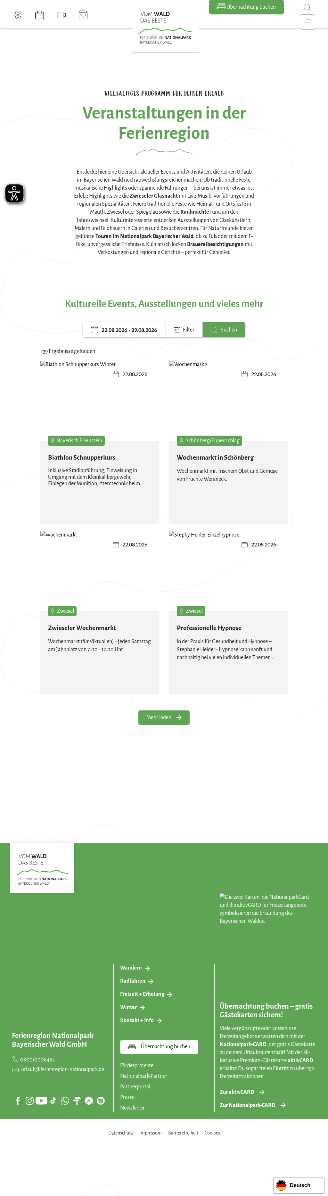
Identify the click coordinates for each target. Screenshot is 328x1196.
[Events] (39, 15)
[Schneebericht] (18, 15)
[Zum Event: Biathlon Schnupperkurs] (99, 405)
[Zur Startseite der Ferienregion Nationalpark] (165, 28)
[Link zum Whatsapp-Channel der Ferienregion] (65, 1100)
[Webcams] (61, 15)
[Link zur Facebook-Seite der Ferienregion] (18, 1100)
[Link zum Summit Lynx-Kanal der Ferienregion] (100, 1100)
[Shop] (83, 15)
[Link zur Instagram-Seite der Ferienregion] (29, 1100)
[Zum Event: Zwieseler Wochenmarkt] (99, 575)
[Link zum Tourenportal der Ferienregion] (77, 1100)
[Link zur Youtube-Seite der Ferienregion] (41, 1101)
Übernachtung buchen (251, 7)
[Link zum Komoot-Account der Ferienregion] (89, 1100)
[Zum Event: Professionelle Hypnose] (228, 575)
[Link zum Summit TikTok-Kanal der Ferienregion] (53, 1100)
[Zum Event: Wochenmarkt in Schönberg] (228, 405)
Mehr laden (158, 717)
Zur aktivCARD (237, 1092)
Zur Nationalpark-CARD (247, 1105)
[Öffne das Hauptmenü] (307, 22)
